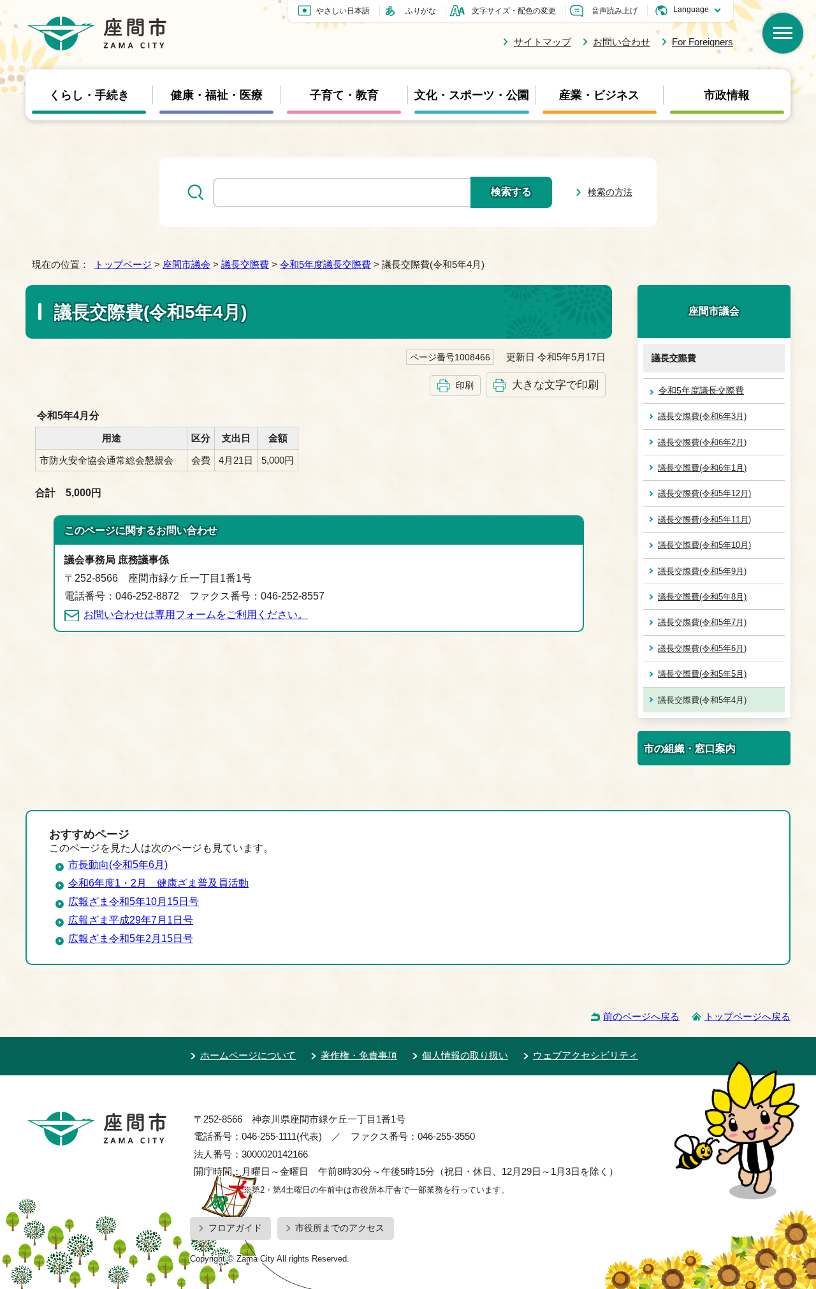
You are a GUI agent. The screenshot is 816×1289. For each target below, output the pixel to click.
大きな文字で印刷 (555, 384)
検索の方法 (610, 192)
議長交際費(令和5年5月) (702, 674)
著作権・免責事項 (359, 1055)
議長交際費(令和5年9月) (702, 571)
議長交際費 (245, 264)
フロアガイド (235, 1228)
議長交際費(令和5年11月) (704, 519)
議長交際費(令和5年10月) (704, 545)
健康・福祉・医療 (217, 95)
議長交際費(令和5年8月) (702, 596)
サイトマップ (542, 41)
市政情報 (727, 95)
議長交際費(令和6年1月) (702, 468)
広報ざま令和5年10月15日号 (133, 901)
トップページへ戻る (747, 1016)
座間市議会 (186, 264)
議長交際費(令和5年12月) (704, 493)
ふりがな (420, 10)
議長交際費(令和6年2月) (702, 442)
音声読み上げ (615, 10)
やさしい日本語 (343, 10)
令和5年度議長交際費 (325, 264)
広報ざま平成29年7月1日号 (130, 920)
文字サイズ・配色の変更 (514, 10)
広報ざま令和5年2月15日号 (130, 938)
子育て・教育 (344, 95)
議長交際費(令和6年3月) (702, 416)
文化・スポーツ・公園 (471, 95)
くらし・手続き (89, 95)
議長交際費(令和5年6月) (702, 648)
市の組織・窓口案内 (690, 748)
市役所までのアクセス (339, 1228)
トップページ (123, 264)
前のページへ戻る (641, 1016)
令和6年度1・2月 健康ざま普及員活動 (158, 883)
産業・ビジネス (599, 95)
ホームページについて (248, 1055)
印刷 (465, 385)
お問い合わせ (621, 41)
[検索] (782, 33)
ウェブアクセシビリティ (585, 1055)
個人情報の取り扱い (465, 1055)
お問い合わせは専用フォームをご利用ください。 (196, 614)
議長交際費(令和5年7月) (702, 622)
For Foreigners (702, 41)
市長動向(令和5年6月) (118, 864)
